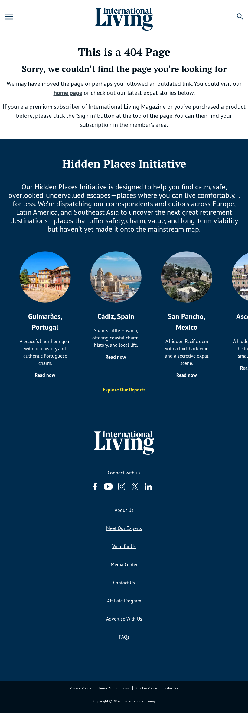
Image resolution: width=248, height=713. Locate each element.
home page (68, 93)
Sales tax (171, 688)
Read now (45, 375)
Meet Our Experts (124, 528)
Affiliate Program (124, 601)
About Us (124, 510)
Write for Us (124, 546)
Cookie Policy (146, 688)
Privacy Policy (80, 688)
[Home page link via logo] (124, 16)
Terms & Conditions (114, 688)
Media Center (124, 564)
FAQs (124, 637)
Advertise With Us (124, 619)
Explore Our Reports (124, 390)
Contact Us (124, 583)
